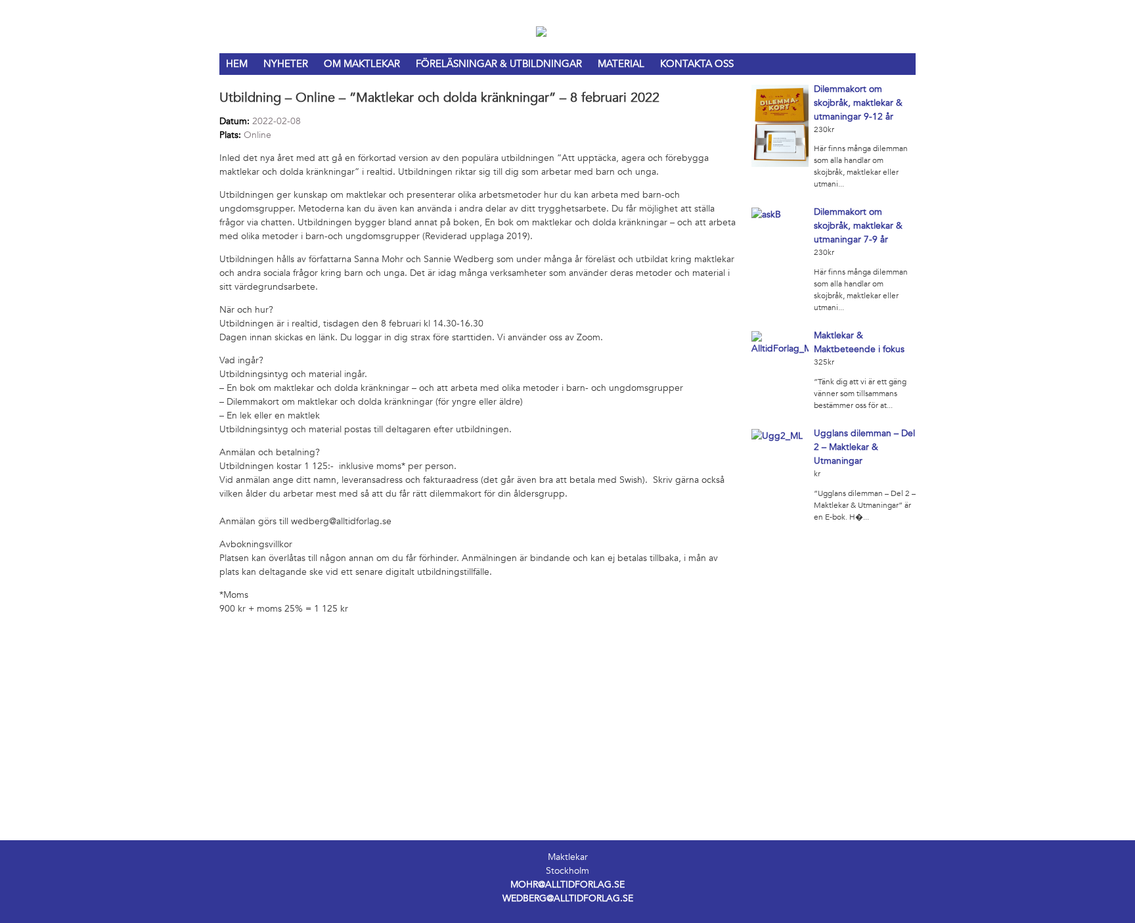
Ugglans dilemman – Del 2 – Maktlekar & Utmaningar (864, 447)
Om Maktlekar (362, 63)
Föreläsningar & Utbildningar (499, 63)
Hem (237, 63)
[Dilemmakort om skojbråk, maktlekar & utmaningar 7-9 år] (766, 214)
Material (621, 63)
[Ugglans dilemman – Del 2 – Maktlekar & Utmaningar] (777, 436)
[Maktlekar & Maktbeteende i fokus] (780, 348)
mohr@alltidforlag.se (567, 884)
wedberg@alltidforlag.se (567, 898)
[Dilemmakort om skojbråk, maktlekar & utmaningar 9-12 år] (780, 164)
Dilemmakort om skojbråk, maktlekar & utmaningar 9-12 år (858, 103)
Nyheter (285, 63)
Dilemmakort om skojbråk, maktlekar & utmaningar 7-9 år (858, 226)
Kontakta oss (697, 63)
